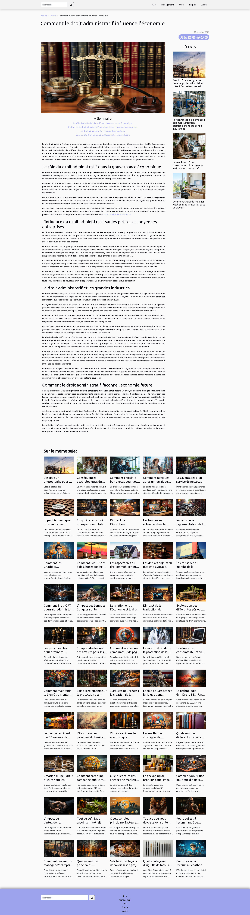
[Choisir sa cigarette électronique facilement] (125, 720)
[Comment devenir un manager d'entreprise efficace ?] (59, 848)
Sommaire (104, 118)
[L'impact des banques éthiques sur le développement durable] (92, 592)
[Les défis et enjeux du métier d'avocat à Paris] (158, 550)
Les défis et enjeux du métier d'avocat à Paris (157, 566)
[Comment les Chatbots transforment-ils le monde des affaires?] (59, 550)
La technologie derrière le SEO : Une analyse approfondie (190, 694)
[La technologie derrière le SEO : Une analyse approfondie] (191, 678)
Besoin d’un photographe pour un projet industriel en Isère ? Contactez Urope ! (188, 83)
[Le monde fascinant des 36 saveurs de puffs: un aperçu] (59, 720)
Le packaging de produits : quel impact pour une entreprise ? (157, 779)
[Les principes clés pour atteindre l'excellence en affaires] (59, 635)
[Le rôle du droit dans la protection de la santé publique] (158, 635)
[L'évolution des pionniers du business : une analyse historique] (92, 720)
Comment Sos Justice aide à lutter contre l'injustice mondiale (91, 566)
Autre (204, 4)
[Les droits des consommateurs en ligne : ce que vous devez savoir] (191, 635)
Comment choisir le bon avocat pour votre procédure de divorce (125, 481)
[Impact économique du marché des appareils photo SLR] (59, 507)
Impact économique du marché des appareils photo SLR (57, 524)
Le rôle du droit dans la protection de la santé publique (157, 651)
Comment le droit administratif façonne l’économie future (103, 135)
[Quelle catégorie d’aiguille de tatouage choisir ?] (158, 848)
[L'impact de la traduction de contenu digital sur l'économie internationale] (158, 592)
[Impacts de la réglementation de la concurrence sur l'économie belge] (191, 507)
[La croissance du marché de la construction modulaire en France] (191, 550)
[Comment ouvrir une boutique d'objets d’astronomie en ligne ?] (191, 763)
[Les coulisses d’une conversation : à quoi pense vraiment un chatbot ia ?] (189, 146)
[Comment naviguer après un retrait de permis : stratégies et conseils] (158, 465)
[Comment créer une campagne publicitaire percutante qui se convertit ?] (92, 763)
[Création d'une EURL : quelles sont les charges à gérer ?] (59, 763)
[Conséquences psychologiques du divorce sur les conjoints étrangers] (92, 465)
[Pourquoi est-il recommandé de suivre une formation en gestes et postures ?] (191, 805)
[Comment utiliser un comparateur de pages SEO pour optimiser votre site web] (125, 635)
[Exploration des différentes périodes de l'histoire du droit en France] (191, 592)
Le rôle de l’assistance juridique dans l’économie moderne (157, 694)
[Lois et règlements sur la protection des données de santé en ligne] (92, 678)
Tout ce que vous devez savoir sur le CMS (155, 822)
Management (167, 4)
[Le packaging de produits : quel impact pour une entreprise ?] (158, 763)
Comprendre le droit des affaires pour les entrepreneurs (90, 651)
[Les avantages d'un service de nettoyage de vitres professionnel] (191, 465)
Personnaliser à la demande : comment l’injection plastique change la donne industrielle (189, 124)
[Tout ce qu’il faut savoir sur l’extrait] (92, 805)
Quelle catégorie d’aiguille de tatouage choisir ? (157, 864)
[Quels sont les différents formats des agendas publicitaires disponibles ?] (191, 720)
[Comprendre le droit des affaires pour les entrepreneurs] (92, 635)
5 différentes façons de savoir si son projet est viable (124, 864)
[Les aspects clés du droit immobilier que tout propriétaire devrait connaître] (125, 550)
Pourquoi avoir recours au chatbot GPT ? (189, 864)
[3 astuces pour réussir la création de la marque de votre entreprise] (125, 678)
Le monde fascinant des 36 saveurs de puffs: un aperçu (57, 737)
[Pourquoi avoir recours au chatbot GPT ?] (191, 848)
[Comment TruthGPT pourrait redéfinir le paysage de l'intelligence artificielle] (59, 592)
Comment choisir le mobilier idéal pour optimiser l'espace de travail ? (189, 204)
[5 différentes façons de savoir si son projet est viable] (125, 848)
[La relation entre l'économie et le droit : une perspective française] (125, 592)
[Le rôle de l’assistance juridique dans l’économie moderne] (158, 678)
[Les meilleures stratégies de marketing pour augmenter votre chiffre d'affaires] (158, 720)
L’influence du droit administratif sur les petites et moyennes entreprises (102, 127)
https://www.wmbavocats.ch (117, 214)
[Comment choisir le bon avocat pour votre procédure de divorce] (125, 465)
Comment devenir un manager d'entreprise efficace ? (58, 864)
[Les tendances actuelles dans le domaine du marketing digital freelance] (158, 507)
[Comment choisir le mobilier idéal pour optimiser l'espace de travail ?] (189, 185)
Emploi (192, 4)
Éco (154, 4)
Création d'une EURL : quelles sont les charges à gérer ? (58, 779)
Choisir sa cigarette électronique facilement (123, 737)
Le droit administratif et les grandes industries (103, 131)
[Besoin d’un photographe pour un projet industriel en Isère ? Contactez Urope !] (189, 64)
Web (181, 4)
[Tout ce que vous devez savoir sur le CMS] (158, 805)
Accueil (44, 15)
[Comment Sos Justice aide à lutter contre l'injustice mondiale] (92, 550)
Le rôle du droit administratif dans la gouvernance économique (102, 123)
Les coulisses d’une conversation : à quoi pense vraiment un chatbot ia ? (188, 165)
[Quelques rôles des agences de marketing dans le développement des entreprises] (125, 763)
